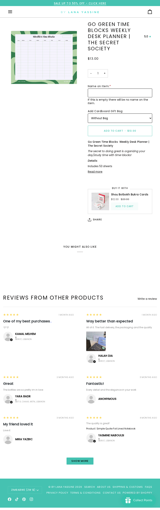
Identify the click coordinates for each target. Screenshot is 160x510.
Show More (79, 461)
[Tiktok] (16, 499)
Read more (95, 172)
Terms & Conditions (85, 492)
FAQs (148, 487)
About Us (104, 487)
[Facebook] (9, 499)
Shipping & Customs (128, 487)
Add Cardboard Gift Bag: (105, 111)
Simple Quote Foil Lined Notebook (116, 428)
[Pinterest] (24, 499)
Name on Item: (99, 86)
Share (97, 219)
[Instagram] (31, 499)
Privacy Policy (57, 492)
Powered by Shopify (137, 492)
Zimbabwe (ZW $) (23, 489)
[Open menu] (14, 11)
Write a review (147, 298)
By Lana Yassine (63, 487)
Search (89, 487)
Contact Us (112, 492)
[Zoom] (44, 57)
